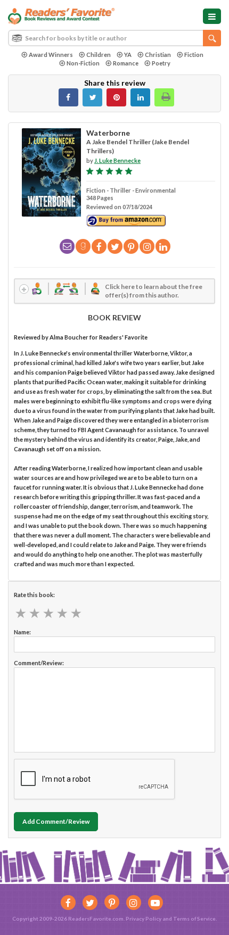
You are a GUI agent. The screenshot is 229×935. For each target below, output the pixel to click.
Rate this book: (34, 594)
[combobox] (114, 38)
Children (98, 54)
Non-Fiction (83, 63)
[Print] (164, 97)
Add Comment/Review (55, 821)
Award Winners (51, 54)
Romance (125, 63)
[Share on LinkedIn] (140, 97)
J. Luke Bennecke (117, 160)
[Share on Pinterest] (116, 97)
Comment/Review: (39, 662)
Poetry (161, 63)
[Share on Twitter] (92, 97)
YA (128, 54)
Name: (22, 631)
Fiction (193, 54)
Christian (158, 54)
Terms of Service (194, 918)
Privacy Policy (143, 918)
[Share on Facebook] (68, 97)
